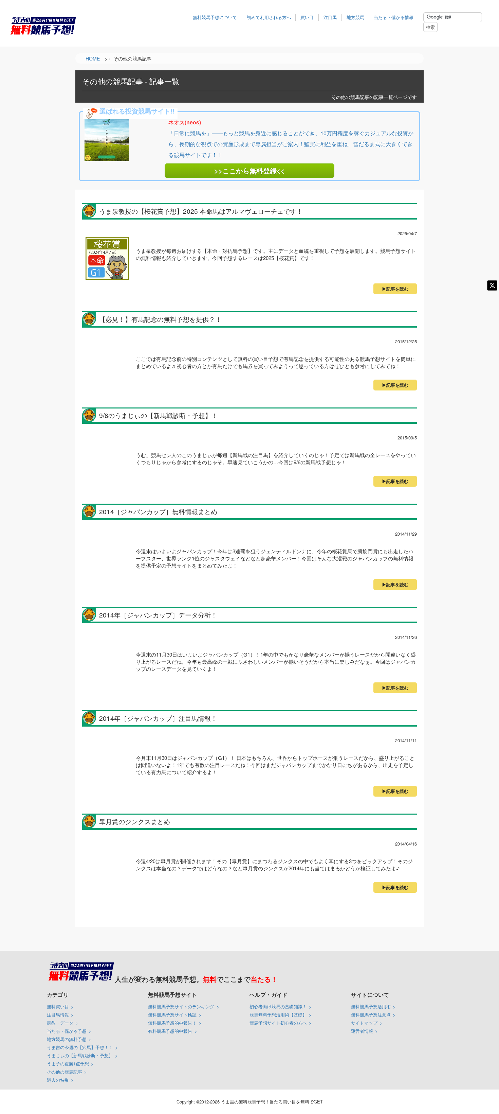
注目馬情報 (58, 1014)
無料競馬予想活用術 (371, 1006)
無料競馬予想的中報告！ (172, 1023)
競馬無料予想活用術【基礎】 (278, 1014)
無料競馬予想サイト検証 (172, 1014)
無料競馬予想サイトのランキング (181, 1006)
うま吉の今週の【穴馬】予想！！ (80, 1047)
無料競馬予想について (215, 17)
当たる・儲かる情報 (393, 17)
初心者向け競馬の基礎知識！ (278, 1006)
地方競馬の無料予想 (67, 1039)
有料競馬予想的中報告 (170, 1031)
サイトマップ (364, 1023)
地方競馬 (355, 17)
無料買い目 (58, 1006)
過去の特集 (58, 1080)
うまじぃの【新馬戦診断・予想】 (80, 1055)
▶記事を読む (395, 288)
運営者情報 (362, 1031)
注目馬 (330, 17)
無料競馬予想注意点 (371, 1014)
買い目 (307, 17)
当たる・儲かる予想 (67, 1031)
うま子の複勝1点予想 (68, 1063)
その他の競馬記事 (64, 1071)
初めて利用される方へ (269, 17)
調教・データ (60, 1023)
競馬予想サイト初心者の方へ (278, 1023)
